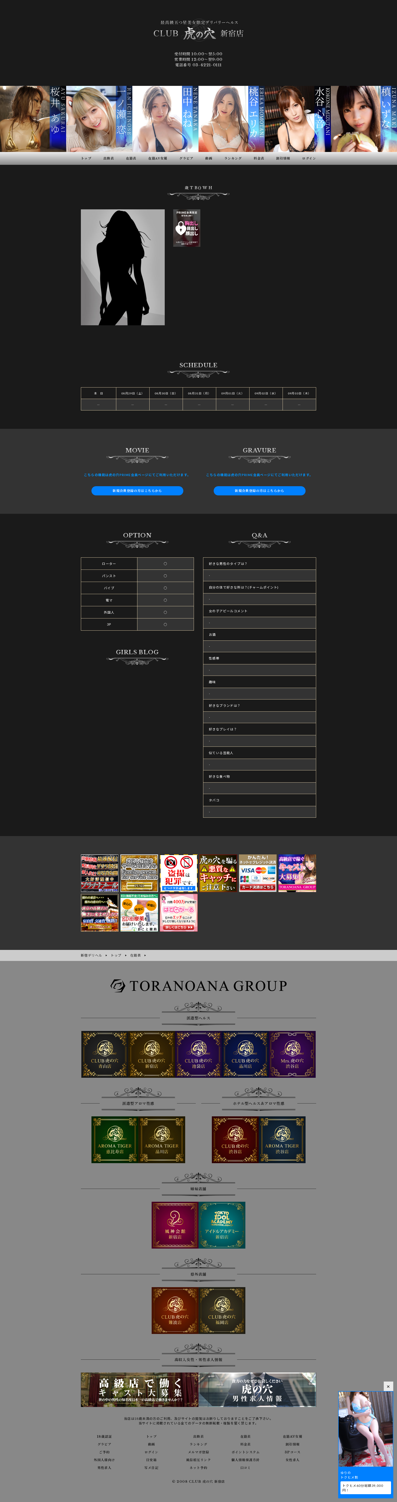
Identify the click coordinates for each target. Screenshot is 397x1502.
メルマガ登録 (198, 1452)
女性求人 (293, 1460)
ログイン (152, 1452)
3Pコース (293, 1452)
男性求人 (104, 1467)
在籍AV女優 (292, 1436)
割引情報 (293, 1444)
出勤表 (198, 1436)
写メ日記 (151, 1467)
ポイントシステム (246, 1452)
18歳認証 (104, 1436)
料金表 (245, 1444)
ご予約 (104, 1452)
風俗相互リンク (198, 1460)
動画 (151, 1444)
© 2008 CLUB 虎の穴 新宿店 (198, 1482)
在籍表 (245, 1436)
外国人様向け (104, 1460)
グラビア (104, 1444)
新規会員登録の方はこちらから (137, 491)
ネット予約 (198, 1467)
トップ (151, 1436)
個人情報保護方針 (245, 1460)
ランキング (198, 1444)
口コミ (245, 1467)
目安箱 (151, 1460)
